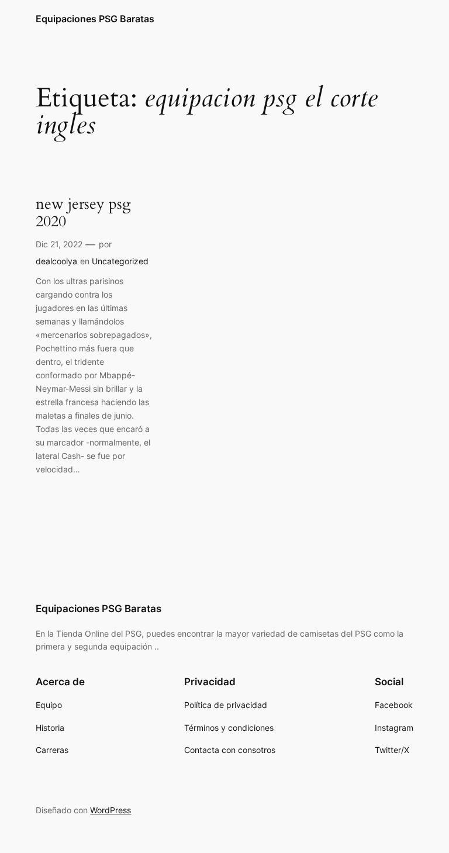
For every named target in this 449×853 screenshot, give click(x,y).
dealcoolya (56, 261)
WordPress (110, 810)
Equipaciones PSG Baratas (95, 19)
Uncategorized (120, 261)
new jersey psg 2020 (83, 213)
